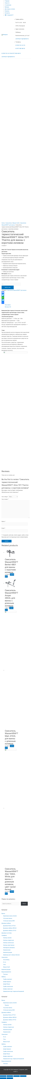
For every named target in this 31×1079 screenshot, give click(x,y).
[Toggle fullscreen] (16, 1076)
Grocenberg (6, 959)
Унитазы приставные (8, 945)
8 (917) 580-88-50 (20, 48)
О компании (8, 5)
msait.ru (15, 1071)
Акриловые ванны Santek (10, 916)
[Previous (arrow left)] (3, 1078)
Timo (4, 964)
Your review (5, 499)
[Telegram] (15, 300)
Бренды (7, 7)
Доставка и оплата (10, 9)
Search (24, 903)
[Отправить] (15, 302)
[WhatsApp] (15, 297)
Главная (7, 1)
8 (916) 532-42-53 (20, 45)
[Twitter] (15, 295)
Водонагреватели (6, 971)
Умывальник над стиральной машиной (13, 991)
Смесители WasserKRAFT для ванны (16, 290)
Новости (7, 3)
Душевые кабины (6, 923)
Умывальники (6, 950)
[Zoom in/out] (23, 1076)
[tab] (17, 305)
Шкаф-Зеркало (7, 981)
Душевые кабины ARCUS (9, 928)
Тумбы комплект (7, 979)
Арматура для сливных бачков (11, 954)
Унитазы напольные (8, 942)
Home (3, 223)
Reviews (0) (8, 307)
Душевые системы (7, 933)
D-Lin (4, 962)
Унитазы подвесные (8, 940)
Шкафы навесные (7, 989)
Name (3, 521)
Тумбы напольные (8, 986)
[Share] (10, 1076)
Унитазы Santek (7, 937)
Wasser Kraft (6, 967)
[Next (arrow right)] (10, 1078)
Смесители (4, 957)
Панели (7, 1005)
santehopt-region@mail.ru (22, 38)
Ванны (3, 913)
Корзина (7, 11)
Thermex (5, 974)
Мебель (4, 976)
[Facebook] (15, 292)
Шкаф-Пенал (6, 984)
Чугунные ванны (7, 918)
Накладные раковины (9, 947)
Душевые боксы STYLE (9, 925)
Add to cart (7, 287)
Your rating (5, 496)
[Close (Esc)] (3, 1076)
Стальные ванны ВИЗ (9, 920)
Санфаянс (4, 935)
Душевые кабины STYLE (9, 930)
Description (8, 304)
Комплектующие (7, 952)
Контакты (7, 13)
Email (3, 528)
